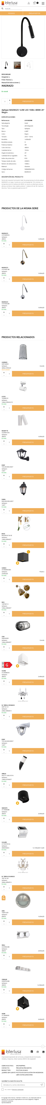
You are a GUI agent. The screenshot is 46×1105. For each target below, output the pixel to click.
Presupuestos (34, 13)
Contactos (5, 1068)
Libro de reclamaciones (24, 1075)
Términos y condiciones (17, 1089)
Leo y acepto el (14, 1089)
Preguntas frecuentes (24, 1068)
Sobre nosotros (7, 1065)
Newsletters (6, 1070)
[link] (33, 1051)
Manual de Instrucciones (10, 82)
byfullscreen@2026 (6, 1102)
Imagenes (5, 77)
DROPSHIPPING (20, 1065)
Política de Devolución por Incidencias (29, 1072)
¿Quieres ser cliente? (9, 1072)
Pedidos (11, 13)
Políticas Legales (22, 1070)
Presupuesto (28, 101)
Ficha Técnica (6, 80)
